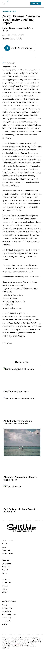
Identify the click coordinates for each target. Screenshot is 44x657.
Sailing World (6, 611)
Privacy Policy (6, 563)
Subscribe (5, 544)
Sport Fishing (6, 618)
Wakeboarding (6, 621)
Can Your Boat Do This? (16, 391)
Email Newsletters (7, 583)
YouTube (4, 592)
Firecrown (17, 644)
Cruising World (7, 608)
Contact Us (5, 570)
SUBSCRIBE (35, 3)
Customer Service (7, 553)
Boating (4, 605)
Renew (4, 547)
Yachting (4, 624)
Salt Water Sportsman (9, 614)
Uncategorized (9, 11)
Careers (4, 573)
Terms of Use (6, 567)
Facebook (5, 586)
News (9, 343)
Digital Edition (6, 550)
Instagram (5, 589)
